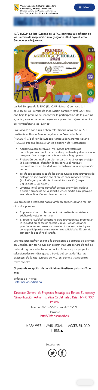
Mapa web (33, 326)
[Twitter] (52, 353)
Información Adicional (28, 281)
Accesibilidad (79, 326)
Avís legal (54, 326)
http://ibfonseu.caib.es (54, 316)
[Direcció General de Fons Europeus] (36, 9)
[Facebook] (62, 353)
